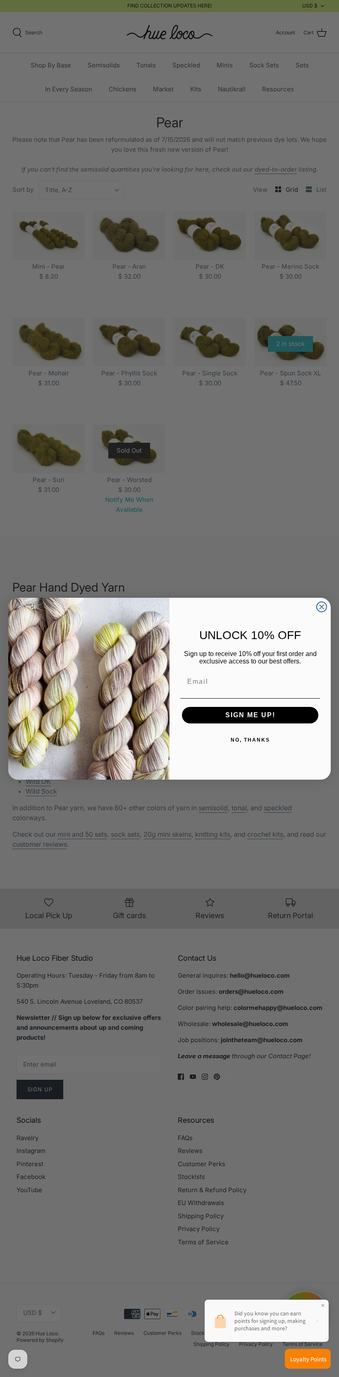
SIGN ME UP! (250, 714)
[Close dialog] (322, 607)
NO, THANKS (250, 740)
